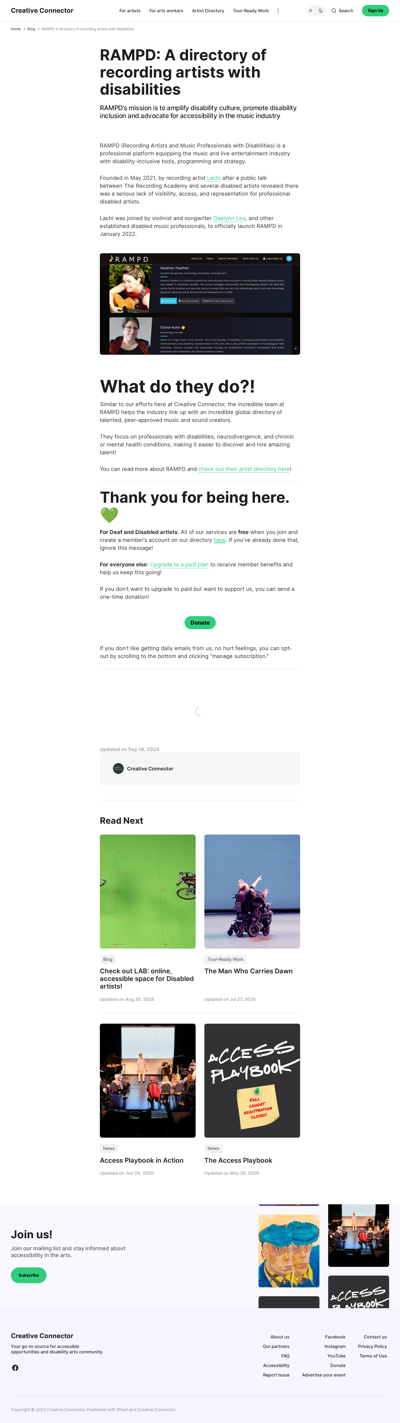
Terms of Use (373, 1356)
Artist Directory (208, 10)
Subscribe (29, 1275)
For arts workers (166, 10)
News (109, 1148)
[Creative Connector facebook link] (15, 1367)
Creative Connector (156, 1409)
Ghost (122, 1409)
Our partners (276, 1346)
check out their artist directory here (244, 469)
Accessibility (276, 1365)
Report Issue (276, 1375)
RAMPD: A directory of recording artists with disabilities (88, 29)
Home (16, 29)
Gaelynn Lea (229, 218)
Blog (31, 29)
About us (280, 1336)
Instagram (335, 1346)
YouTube (336, 1356)
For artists (130, 10)
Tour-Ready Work (251, 10)
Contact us (375, 1336)
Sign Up (375, 10)
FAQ (285, 1356)
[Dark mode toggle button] (316, 11)
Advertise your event (324, 1375)
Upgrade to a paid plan (179, 564)
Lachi (214, 178)
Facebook (335, 1336)
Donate (200, 622)
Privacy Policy (372, 1346)
